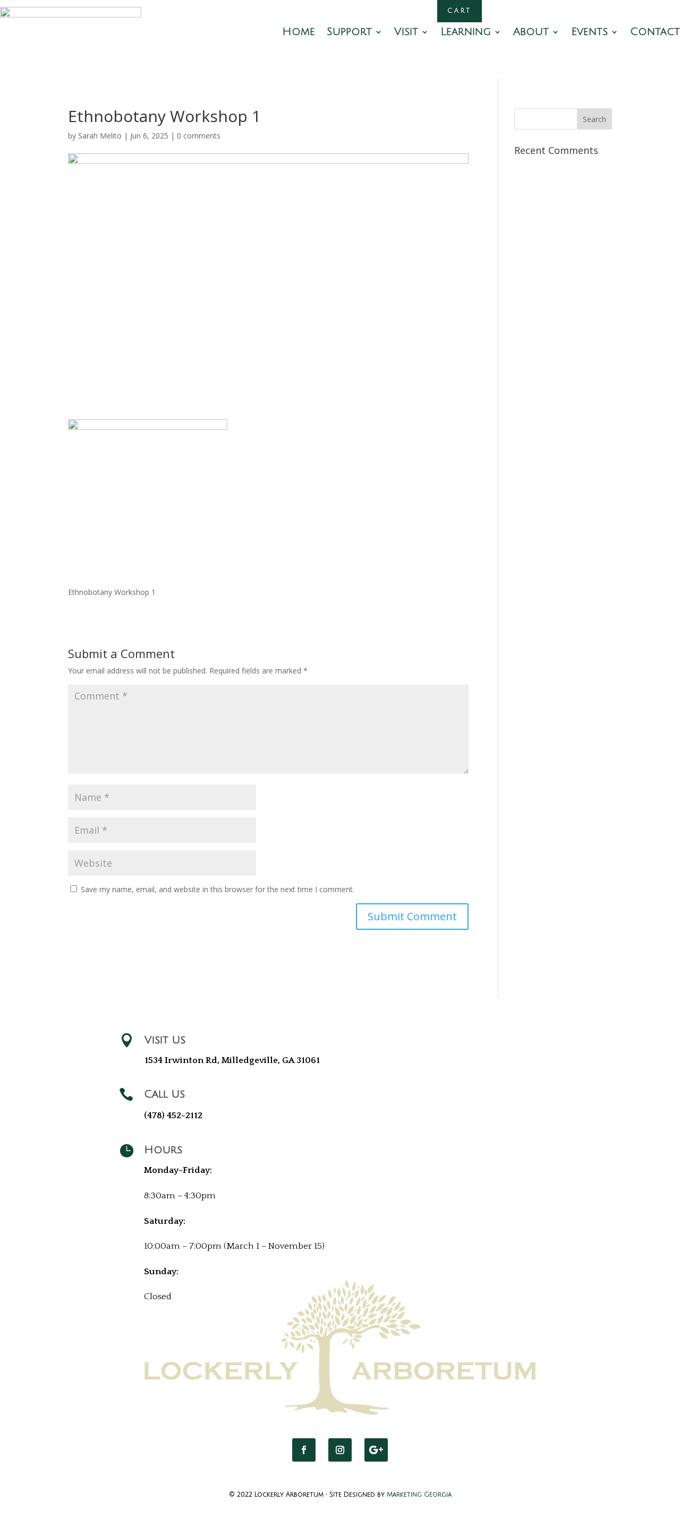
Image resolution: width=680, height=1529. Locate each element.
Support (349, 33)
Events (589, 33)
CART (459, 10)
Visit (406, 33)
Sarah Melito (100, 136)
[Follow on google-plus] (376, 1450)
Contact (655, 33)
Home (298, 33)
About (531, 33)
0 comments (198, 136)
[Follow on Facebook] (304, 1450)
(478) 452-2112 (173, 1115)
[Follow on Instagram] (340, 1450)
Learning (465, 33)
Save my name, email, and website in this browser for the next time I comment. (217, 889)
